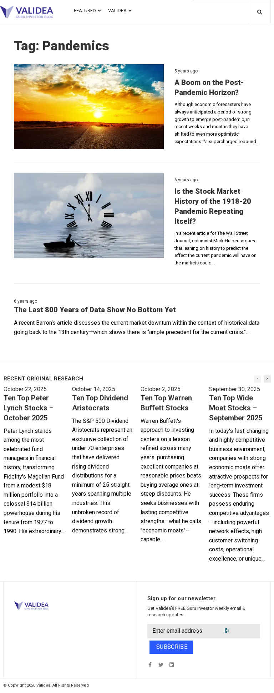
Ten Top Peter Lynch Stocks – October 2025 (29, 408)
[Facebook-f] (150, 665)
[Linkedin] (171, 665)
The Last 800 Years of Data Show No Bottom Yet (95, 309)
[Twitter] (160, 665)
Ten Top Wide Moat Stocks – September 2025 (235, 408)
